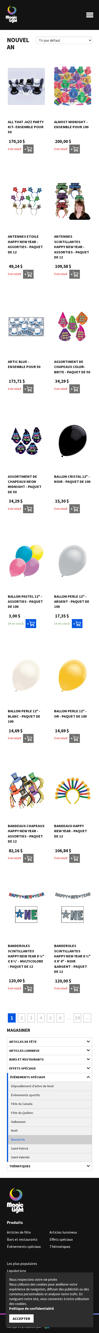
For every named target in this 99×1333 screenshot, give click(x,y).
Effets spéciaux (22, 1068)
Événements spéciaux (27, 1077)
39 (77, 1018)
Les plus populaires (22, 1263)
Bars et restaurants (26, 1059)
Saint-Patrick (19, 1148)
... (69, 1018)
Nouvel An (18, 1139)
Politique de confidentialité (31, 1308)
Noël (14, 1130)
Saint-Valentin (20, 1157)
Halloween (18, 1122)
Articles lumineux (24, 1051)
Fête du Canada (21, 1104)
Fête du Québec (22, 1113)
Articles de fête (23, 1042)
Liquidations (16, 1270)
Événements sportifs (25, 1095)
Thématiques (19, 1166)
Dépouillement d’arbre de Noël (32, 1086)
